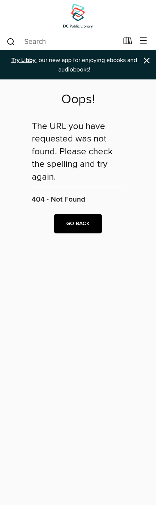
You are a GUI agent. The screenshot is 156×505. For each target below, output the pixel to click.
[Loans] (128, 42)
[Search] (11, 41)
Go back (78, 223)
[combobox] (62, 42)
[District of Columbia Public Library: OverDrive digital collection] (78, 16)
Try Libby (23, 60)
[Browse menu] (143, 41)
